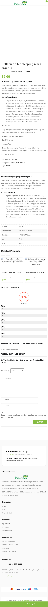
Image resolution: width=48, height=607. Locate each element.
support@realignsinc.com (10, 576)
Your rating (5, 371)
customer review (16, 71)
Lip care (12, 163)
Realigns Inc (25, 601)
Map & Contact (7, 513)
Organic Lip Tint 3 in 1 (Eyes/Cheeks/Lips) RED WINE (19, 272)
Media (4, 509)
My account (6, 524)
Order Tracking (7, 530)
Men (17, 163)
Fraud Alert (5, 548)
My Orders (5, 527)
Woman (22, 163)
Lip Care (8, 166)
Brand (4, 506)
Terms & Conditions (8, 541)
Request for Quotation (9, 551)
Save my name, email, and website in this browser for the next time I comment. (23, 416)
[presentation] (3, 254)
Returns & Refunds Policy (10, 545)
